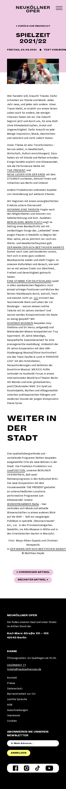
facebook (15, 768)
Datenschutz (15, 688)
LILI (36, 297)
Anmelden (18, 753)
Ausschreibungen (17, 710)
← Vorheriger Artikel (34, 572)
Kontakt (12, 677)
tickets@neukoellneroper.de (24, 669)
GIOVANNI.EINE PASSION (23, 209)
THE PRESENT (16, 170)
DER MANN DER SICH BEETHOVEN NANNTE (35, 247)
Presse (11, 683)
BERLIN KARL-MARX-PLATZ (25, 222)
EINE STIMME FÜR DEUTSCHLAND (29, 281)
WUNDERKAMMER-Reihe (23, 504)
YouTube (49, 768)
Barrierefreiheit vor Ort (21, 693)
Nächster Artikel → (35, 579)
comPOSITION (16, 470)
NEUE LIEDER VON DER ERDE (26, 174)
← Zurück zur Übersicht (33, 26)
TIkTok (37, 768)
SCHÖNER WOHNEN (20, 323)
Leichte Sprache (17, 699)
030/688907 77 (16, 665)
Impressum (13, 715)
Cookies (12, 720)
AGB (9, 704)
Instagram (26, 768)
